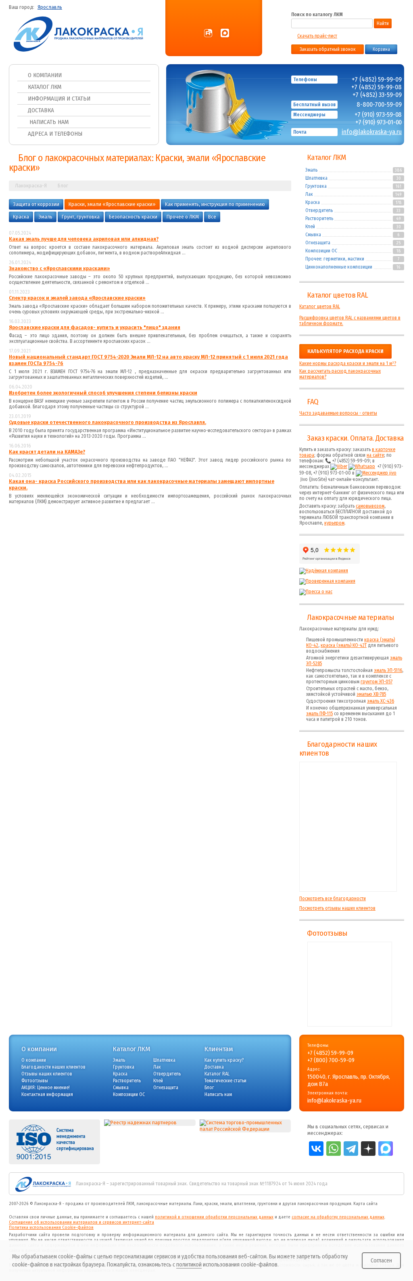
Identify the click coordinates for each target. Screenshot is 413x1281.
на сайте (375, 455)
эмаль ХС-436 (380, 701)
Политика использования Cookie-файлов (51, 1227)
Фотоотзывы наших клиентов (349, 984)
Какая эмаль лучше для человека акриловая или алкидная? (84, 239)
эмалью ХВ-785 (371, 694)
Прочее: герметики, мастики (334, 259)
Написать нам (48, 122)
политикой (189, 1264)
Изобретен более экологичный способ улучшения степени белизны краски (103, 393)
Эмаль (45, 217)
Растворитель (319, 218)
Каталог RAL (216, 1074)
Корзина (381, 49)
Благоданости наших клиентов (53, 1067)
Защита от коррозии (36, 204)
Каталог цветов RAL (337, 295)
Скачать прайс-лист (317, 36)
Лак (309, 194)
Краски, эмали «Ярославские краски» (112, 204)
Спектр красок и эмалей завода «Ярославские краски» (77, 298)
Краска (21, 217)
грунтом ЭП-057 (376, 682)
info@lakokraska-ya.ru (372, 132)
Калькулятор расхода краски (345, 351)
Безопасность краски (133, 217)
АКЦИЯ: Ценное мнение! (45, 1087)
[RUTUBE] (208, 33)
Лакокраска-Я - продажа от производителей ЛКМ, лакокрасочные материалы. (113, 1203)
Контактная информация (47, 1094)
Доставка (41, 110)
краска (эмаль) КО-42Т (344, 645)
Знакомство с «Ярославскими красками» (59, 268)
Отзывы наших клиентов (348, 827)
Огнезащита (317, 243)
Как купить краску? (224, 1060)
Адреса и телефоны (55, 133)
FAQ (312, 401)
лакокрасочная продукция (324, 1203)
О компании (45, 75)
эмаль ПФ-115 (319, 713)
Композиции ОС (321, 251)
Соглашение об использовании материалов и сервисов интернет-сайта (81, 1222)
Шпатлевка (316, 178)
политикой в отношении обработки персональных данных (214, 1217)
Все (212, 217)
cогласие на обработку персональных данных (338, 1217)
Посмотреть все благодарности (332, 898)
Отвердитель (319, 210)
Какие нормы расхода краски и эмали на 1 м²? (347, 363)
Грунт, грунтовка (81, 217)
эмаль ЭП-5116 (388, 670)
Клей (310, 226)
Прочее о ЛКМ (183, 217)
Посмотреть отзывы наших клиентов (337, 908)
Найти (383, 23)
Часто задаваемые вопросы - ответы (338, 413)
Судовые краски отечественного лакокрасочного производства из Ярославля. (107, 422)
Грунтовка (316, 186)
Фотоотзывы (327, 933)
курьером (334, 523)
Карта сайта (365, 1203)
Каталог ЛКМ (44, 86)
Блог (209, 1087)
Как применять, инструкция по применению (215, 204)
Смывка (313, 234)
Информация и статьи (59, 98)
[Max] (225, 33)
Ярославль (50, 7)
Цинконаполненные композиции (338, 267)
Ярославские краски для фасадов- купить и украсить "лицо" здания (94, 327)
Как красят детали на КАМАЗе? (47, 452)
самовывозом (370, 506)
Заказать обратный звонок (328, 49)
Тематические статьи (225, 1081)
